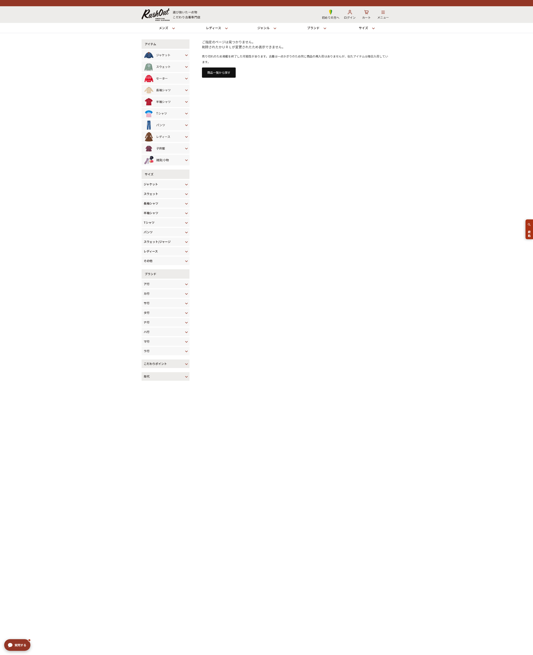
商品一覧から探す (218, 72)
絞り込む (529, 232)
